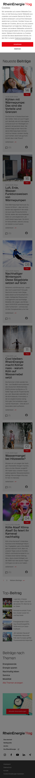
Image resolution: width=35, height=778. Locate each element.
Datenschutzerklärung (23, 38)
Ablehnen (17, 49)
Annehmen (17, 44)
